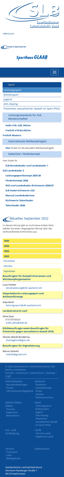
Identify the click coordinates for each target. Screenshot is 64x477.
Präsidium (41, 384)
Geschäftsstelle (43, 387)
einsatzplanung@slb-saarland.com (24, 287)
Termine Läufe (43, 433)
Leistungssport (12, 90)
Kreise (39, 391)
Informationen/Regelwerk (19, 391)
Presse (9, 387)
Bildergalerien (13, 458)
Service (9, 448)
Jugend (8, 99)
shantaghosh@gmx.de (18, 340)
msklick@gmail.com (16, 354)
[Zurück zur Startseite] (32, 15)
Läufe (38, 430)
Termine (10, 409)
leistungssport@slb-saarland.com (23, 305)
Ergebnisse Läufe (44, 436)
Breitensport (11, 94)
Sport (38, 402)
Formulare (11, 452)
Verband (40, 381)
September (9, 271)
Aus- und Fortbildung (12, 431)
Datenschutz (37, 372)
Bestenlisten (12, 415)
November (9, 260)
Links (9, 455)
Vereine (40, 394)
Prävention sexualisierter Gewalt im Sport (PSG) (32, 108)
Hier (8, 148)
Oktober (8, 266)
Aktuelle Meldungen (16, 384)
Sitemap (50, 372)
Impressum (22, 372)
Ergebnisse (12, 412)
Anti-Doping (11, 104)
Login (8, 376)
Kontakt (9, 372)
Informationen (13, 381)
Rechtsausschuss (45, 397)
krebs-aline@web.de (16, 322)
